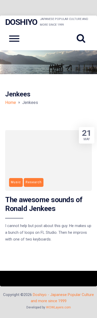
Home (10, 102)
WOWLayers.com (58, 307)
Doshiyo (21, 22)
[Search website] (83, 39)
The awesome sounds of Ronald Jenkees (44, 204)
